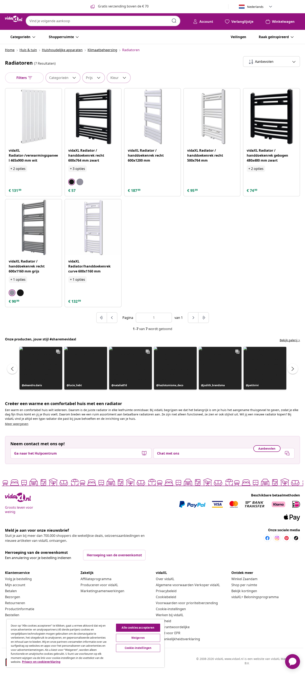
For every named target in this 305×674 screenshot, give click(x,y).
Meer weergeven (16, 424)
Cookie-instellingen (171, 609)
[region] (85, 643)
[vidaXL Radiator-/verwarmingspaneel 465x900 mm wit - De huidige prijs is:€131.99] (33, 116)
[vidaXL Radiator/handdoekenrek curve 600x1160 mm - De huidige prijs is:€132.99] (93, 227)
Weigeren (138, 638)
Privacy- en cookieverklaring (41, 662)
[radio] (71, 182)
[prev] (112, 318)
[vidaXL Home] (13, 19)
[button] (41, 368)
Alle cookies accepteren (138, 627)
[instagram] (277, 538)
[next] (193, 318)
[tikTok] (296, 538)
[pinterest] (286, 538)
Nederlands (255, 7)
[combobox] (103, 21)
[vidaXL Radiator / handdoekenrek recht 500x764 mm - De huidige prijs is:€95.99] (212, 116)
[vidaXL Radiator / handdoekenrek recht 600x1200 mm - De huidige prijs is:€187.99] (152, 116)
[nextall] (204, 318)
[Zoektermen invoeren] (174, 20)
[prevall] (102, 318)
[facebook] (267, 538)
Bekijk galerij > (290, 340)
